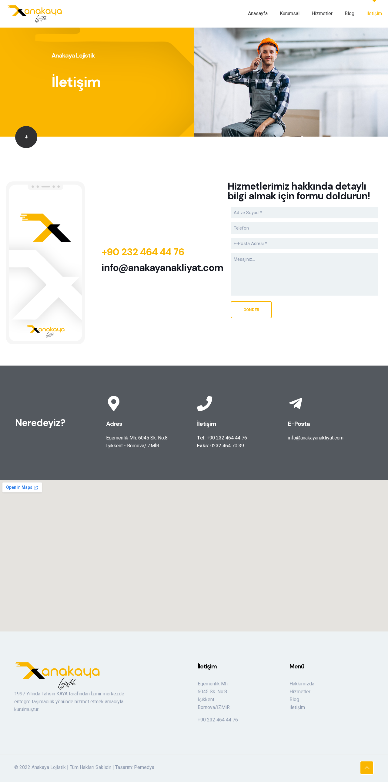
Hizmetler (299, 691)
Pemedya (144, 767)
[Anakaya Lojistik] (34, 13)
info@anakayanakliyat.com (162, 267)
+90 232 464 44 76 (143, 252)
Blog (294, 699)
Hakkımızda (301, 684)
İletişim (297, 707)
